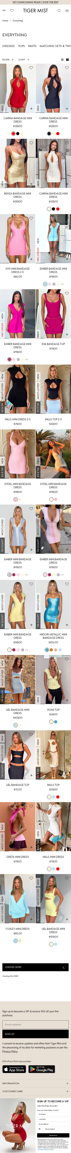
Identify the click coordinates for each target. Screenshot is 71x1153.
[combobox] (41, 1129)
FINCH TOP (53, 1076)
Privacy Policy (43, 1149)
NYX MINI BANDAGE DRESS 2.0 (18, 270)
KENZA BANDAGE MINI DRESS (17, 195)
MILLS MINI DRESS (53, 857)
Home (5, 20)
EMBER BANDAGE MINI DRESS (53, 270)
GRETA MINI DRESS (17, 857)
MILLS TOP (53, 785)
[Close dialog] (68, 1101)
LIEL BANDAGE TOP (17, 785)
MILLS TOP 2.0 (53, 419)
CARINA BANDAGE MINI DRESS (18, 120)
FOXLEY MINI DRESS (18, 929)
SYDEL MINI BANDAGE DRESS (17, 485)
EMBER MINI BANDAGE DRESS (17, 561)
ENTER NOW (53, 1135)
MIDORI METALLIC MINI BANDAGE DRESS (53, 636)
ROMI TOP (53, 710)
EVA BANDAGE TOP (53, 344)
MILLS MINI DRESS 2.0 (18, 419)
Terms (51, 1149)
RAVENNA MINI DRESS (53, 1004)
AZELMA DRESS (17, 1076)
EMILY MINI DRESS (17, 1004)
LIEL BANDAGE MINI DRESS (17, 711)
